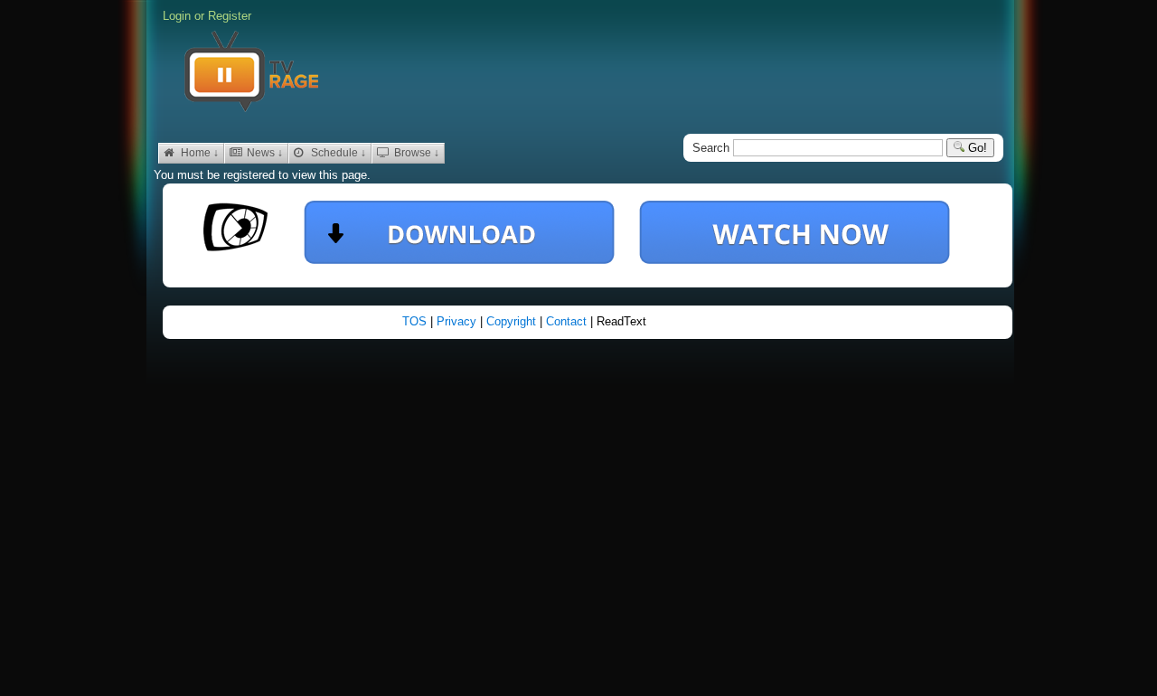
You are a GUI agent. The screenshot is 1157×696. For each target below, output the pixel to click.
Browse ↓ (415, 152)
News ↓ (263, 152)
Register (229, 16)
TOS (416, 321)
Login (177, 16)
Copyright (513, 321)
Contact (568, 321)
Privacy (458, 321)
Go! (975, 148)
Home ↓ (198, 152)
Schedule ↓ (337, 152)
